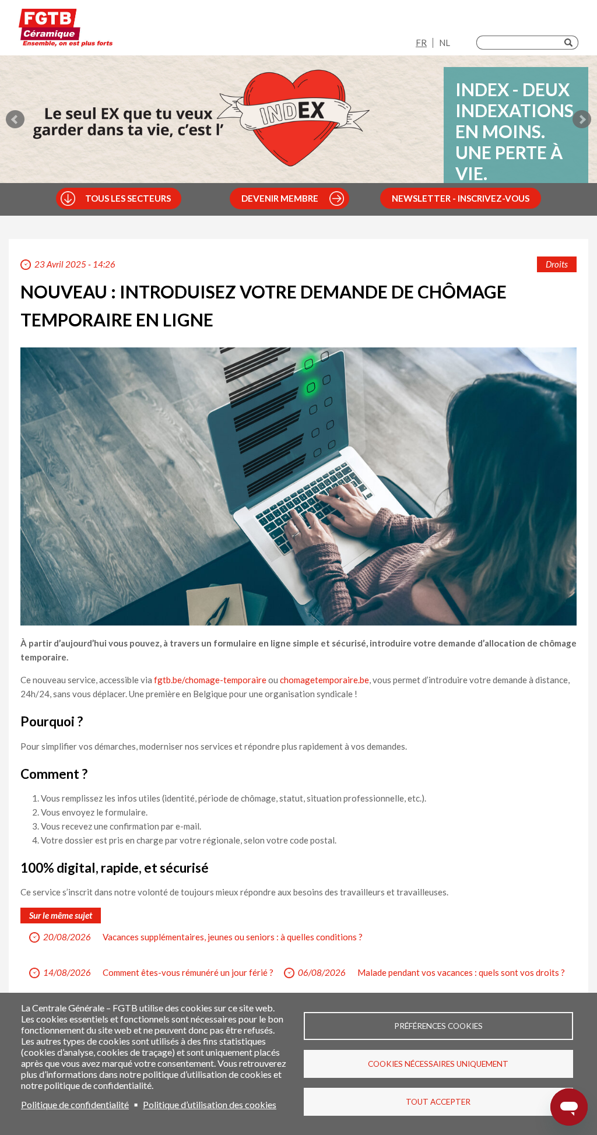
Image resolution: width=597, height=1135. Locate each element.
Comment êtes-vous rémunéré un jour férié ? (188, 972)
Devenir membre (279, 198)
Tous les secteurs (128, 198)
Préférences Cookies (438, 1026)
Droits (557, 264)
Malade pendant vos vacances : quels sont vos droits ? (461, 972)
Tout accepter (438, 1101)
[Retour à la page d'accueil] (66, 30)
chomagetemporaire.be (324, 679)
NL (444, 42)
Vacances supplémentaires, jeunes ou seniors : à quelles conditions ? (233, 937)
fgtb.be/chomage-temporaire (210, 679)
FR (421, 42)
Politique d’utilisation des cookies (209, 1104)
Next (582, 119)
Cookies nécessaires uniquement (438, 1064)
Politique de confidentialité (75, 1104)
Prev (15, 119)
